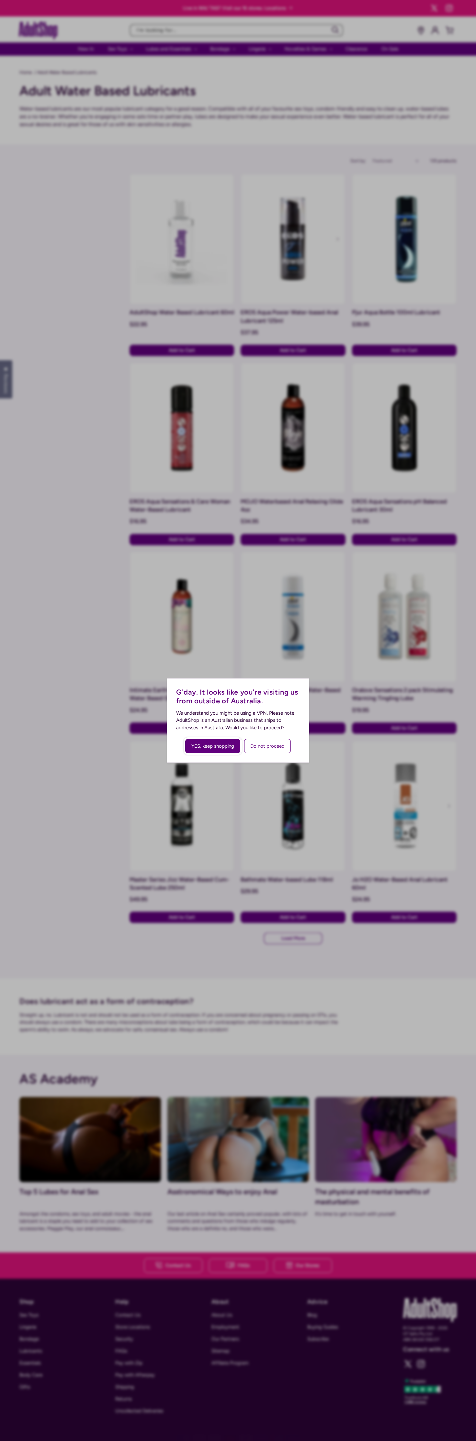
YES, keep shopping (212, 746)
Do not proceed (267, 746)
